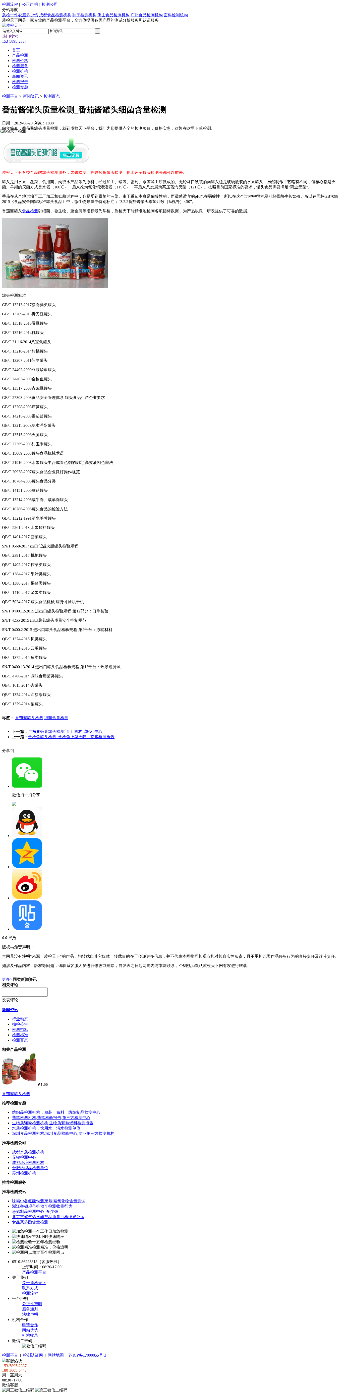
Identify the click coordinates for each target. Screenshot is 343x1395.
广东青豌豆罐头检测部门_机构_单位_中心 (65, 731)
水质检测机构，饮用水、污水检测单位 (46, 1128)
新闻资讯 (31, 96)
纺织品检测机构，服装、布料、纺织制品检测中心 (56, 1112)
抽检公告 (20, 1024)
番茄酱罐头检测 (29, 718)
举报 (12, 938)
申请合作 (30, 1325)
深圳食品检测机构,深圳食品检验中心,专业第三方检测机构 (63, 1133)
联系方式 (30, 1288)
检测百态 (52, 96)
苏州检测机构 (24, 1173)
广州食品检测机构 (147, 15)
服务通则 (30, 1309)
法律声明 (30, 1314)
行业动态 (20, 1019)
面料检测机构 (176, 15)
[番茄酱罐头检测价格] (46, 164)
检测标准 (20, 1035)
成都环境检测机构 (28, 1162)
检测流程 (10, 4)
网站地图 (56, 1355)
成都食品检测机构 (55, 15)
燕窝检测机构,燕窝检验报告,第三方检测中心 (51, 1117)
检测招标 (20, 1029)
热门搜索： (12, 36)
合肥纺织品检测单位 (30, 1168)
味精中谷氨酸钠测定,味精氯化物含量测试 (48, 1201)
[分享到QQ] (27, 835)
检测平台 (10, 96)
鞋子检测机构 (84, 15)
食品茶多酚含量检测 (30, 1222)
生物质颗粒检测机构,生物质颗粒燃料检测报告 (52, 1123)
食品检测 (30, 211)
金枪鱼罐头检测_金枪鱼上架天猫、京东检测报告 (71, 737)
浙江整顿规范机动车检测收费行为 (42, 1206)
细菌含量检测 (56, 718)
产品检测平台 (34, 1272)
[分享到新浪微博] (27, 898)
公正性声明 (32, 1304)
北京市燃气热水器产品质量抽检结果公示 (48, 1217)
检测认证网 (33, 1355)
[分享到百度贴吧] (27, 929)
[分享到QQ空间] (27, 867)
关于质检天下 (34, 1283)
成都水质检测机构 (28, 1152)
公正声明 (30, 4)
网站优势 (30, 1330)
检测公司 (50, 4)
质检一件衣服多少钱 (20, 15)
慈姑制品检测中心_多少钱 (35, 1211)
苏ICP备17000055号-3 (87, 1355)
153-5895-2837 (14, 41)
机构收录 (30, 1335)
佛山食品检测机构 (113, 15)
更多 (7, 979)
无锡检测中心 (24, 1157)
